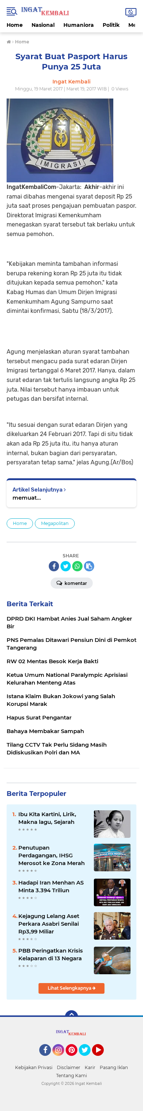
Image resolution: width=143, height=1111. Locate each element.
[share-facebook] (54, 566)
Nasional (43, 25)
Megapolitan (55, 523)
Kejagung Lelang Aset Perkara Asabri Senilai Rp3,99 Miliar (48, 923)
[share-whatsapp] (77, 566)
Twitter (88, 1059)
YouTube (103, 1059)
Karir (90, 1067)
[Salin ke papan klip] (89, 566)
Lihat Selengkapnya (70, 988)
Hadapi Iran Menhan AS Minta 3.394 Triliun (51, 886)
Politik (111, 25)
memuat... (26, 497)
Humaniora (78, 25)
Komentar (75, 583)
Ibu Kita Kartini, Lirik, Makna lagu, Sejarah (47, 818)
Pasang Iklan (114, 1067)
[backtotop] (71, 1017)
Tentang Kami (71, 1075)
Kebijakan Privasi (33, 1067)
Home (15, 25)
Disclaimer (68, 1067)
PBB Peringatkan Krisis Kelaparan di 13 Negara (50, 954)
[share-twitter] (65, 566)
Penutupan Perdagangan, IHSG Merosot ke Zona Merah (51, 855)
